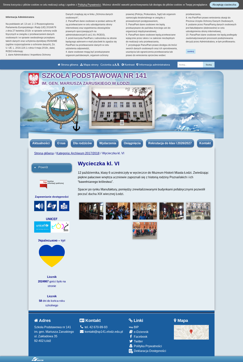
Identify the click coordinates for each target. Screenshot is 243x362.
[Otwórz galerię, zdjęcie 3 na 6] (145, 211)
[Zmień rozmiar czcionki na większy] (115, 64)
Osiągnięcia (132, 143)
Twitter (138, 341)
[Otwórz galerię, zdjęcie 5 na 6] (198, 211)
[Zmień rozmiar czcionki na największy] (118, 64)
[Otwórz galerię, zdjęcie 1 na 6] (91, 211)
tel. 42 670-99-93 (95, 327)
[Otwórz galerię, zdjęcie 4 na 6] (171, 211)
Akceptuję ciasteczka (224, 4)
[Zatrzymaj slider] (122, 122)
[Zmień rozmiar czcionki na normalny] (113, 64)
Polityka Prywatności (147, 346)
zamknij (190, 51)
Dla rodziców (82, 143)
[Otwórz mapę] (191, 332)
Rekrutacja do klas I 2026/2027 (170, 143)
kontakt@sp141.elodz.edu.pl (103, 331)
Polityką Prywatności (89, 4)
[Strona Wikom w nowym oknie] (37, 359)
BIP (136, 327)
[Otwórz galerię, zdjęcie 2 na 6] (118, 211)
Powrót (43, 167)
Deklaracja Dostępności (149, 350)
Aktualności (41, 143)
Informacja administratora (154, 64)
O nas (61, 143)
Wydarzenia (107, 143)
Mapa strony (91, 64)
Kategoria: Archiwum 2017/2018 (77, 153)
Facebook (140, 336)
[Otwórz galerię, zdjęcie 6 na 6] (145, 230)
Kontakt (205, 143)
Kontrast (129, 64)
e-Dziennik (140, 331)
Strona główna (69, 64)
